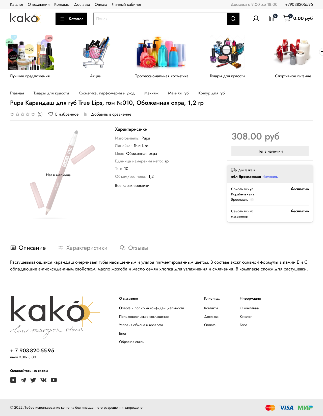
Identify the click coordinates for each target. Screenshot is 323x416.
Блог (122, 333)
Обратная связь (131, 341)
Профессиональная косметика (161, 76)
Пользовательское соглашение (144, 316)
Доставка (82, 4)
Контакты (61, 4)
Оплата (101, 4)
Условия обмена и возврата (141, 324)
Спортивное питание (293, 76)
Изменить (270, 176)
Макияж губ (178, 93)
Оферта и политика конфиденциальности (151, 307)
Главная (17, 93)
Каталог (16, 4)
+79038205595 (299, 4)
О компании (39, 4)
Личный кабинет (126, 4)
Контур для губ (211, 93)
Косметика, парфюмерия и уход (106, 93)
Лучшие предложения (30, 76)
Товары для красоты (227, 76)
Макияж (151, 93)
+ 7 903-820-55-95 (32, 350)
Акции (95, 76)
